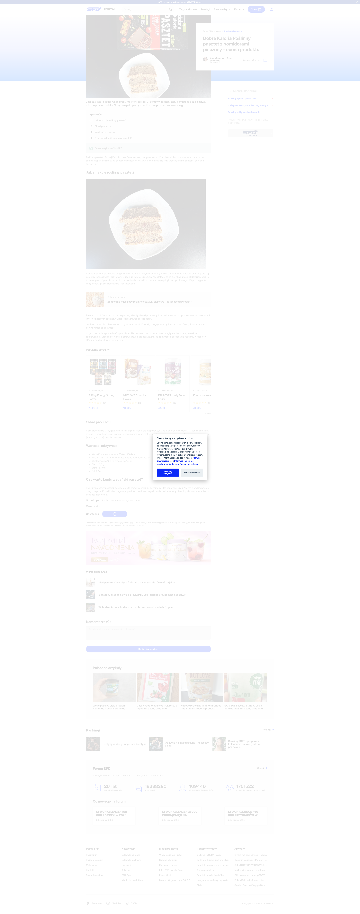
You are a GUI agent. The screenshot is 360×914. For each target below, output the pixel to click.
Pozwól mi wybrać (189, 464)
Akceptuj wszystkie (168, 472)
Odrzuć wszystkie (192, 472)
